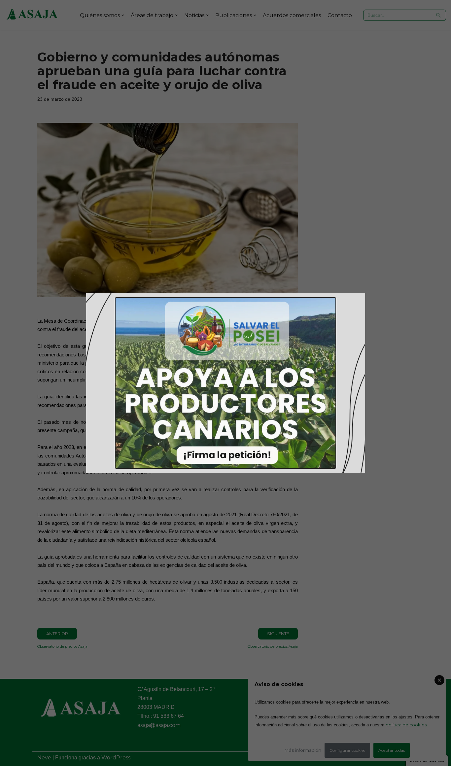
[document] (225, 383)
